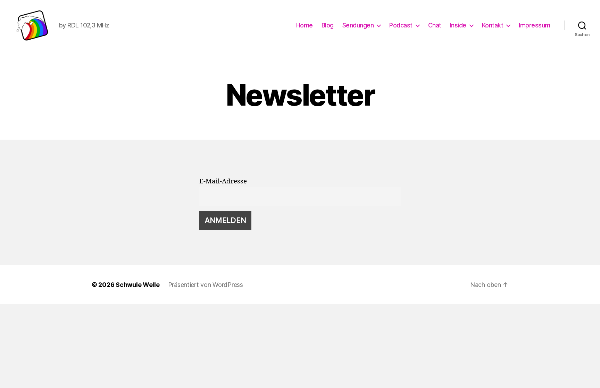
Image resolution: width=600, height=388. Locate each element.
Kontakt (492, 25)
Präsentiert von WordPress (205, 284)
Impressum (534, 25)
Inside (458, 25)
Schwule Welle (138, 284)
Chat (434, 25)
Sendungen (358, 25)
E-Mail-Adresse (223, 181)
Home (304, 25)
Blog (328, 25)
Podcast (400, 25)
